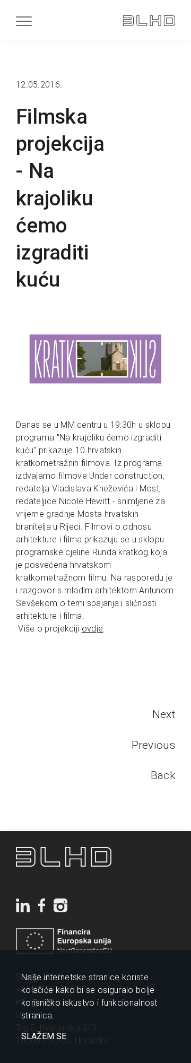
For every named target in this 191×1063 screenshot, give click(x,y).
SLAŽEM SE (43, 1036)
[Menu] (24, 21)
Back (163, 775)
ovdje (92, 629)
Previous (153, 745)
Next (163, 714)
